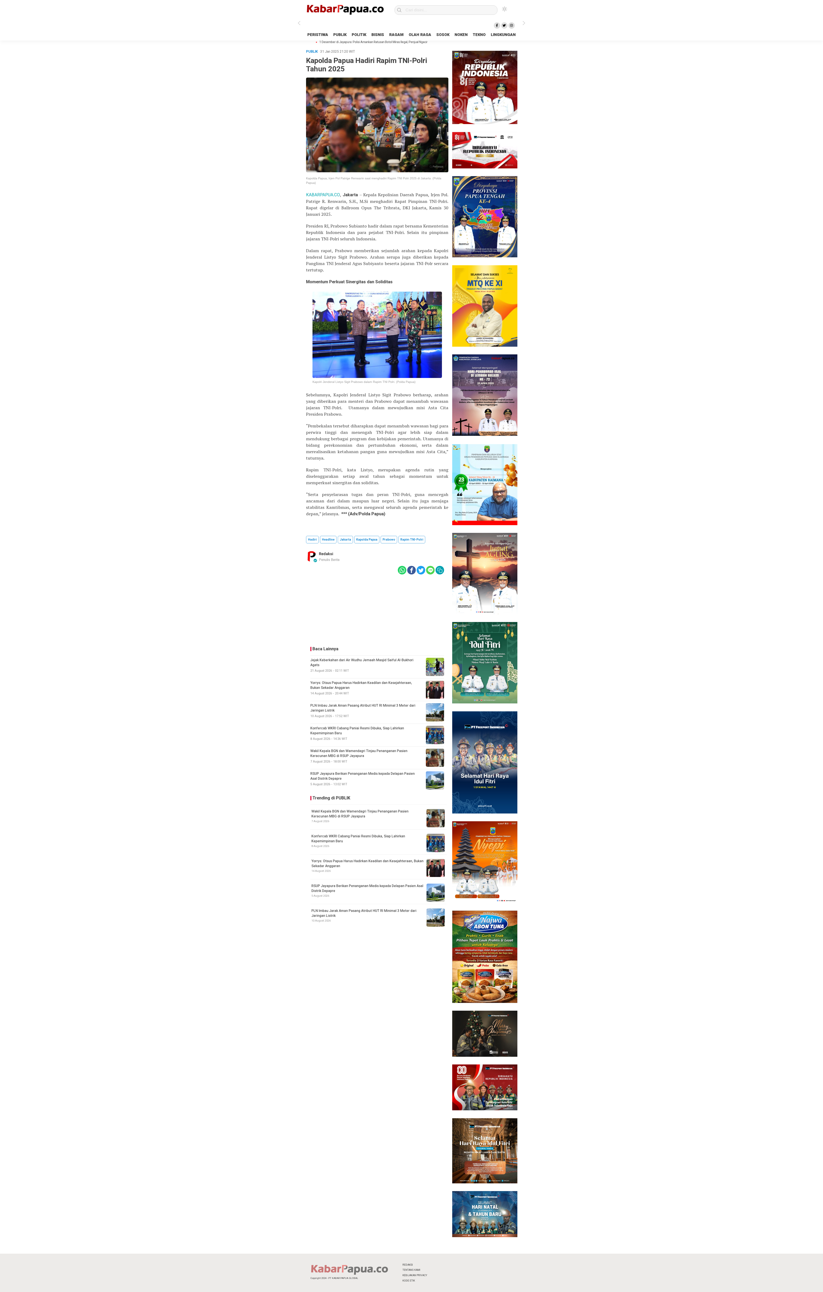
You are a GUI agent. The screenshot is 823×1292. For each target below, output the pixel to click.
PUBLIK (340, 35)
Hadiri (312, 539)
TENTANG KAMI (411, 1270)
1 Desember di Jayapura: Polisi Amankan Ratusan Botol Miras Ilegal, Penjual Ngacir (373, 42)
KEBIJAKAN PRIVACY (414, 1275)
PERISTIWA (317, 35)
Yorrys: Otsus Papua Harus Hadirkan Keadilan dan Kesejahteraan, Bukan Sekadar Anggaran (367, 863)
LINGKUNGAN (503, 35)
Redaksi (326, 554)
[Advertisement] (548, 107)
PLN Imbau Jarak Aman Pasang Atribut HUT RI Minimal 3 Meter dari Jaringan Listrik (363, 913)
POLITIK (359, 35)
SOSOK (442, 35)
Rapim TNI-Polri (411, 539)
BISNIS (377, 35)
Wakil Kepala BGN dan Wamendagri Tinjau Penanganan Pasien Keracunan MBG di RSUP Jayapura (359, 814)
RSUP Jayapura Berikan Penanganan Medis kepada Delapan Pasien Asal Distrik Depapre (367, 888)
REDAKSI (407, 1265)
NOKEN (461, 35)
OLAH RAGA (420, 35)
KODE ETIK (408, 1281)
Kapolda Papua (366, 539)
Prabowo (389, 539)
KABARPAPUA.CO (323, 195)
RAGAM (396, 35)
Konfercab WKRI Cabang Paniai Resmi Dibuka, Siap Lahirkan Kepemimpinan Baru (358, 839)
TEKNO (479, 35)
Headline (328, 539)
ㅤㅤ (440, 1265)
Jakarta (345, 539)
